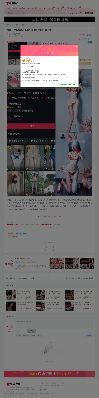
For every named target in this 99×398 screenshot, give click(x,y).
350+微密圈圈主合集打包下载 (67, 84)
